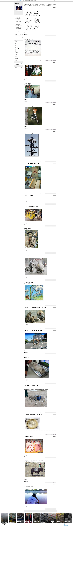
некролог (16, 30)
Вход (23, 0)
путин (15, 35)
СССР (15, 50)
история (20, 27)
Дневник (54, 7)
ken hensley (19, 18)
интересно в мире (28, 222)
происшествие (21, 34)
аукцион (15, 59)
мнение (15, 52)
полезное (16, 33)
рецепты (16, 60)
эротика (16, 37)
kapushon (17, 18)
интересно (16, 26)
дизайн (25, 5)
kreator (20, 18)
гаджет (15, 57)
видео (20, 23)
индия (27, 224)
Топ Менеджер (17, 3)
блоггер (16, 23)
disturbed (17, 17)
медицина (16, 54)
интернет (17, 27)
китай (17, 28)
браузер (18, 23)
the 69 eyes (17, 20)
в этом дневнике (17, 64)
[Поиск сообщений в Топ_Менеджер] (21, 63)
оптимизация (19, 32)
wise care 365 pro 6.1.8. (17, 21)
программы (17, 34)
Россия (15, 46)
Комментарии (20, 2)
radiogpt (20, 19)
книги (18, 28)
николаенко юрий (19, 30)
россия (19, 35)
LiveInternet (16, 0)
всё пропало (36, 5)
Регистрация (21, 0)
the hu (22, 20)
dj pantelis (19, 17)
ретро (17, 35)
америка (16, 22)
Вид (53, 0)
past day (18, 19)
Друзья (17, 2)
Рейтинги (27, 0)
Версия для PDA (65, 524)
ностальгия (16, 32)
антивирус (18, 22)
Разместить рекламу (66, 525)
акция (20, 21)
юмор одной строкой (34, 4)
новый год (19, 31)
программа (18, 33)
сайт (21, 35)
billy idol (15, 17)
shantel (15, 20)
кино (15, 28)
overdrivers (16, 19)
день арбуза (20, 25)
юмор (18, 37)
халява (18, 36)
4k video (16, 16)
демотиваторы (17, 25)
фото (15, 36)
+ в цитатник (32, 9)
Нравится (51, 35)
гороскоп (31, 5)
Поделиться (54, 35)
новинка (16, 31)
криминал (20, 28)
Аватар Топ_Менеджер (19, 8)
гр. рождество (18, 24)
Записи (15, 2)
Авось (30, 0)
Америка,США (47, 5)
